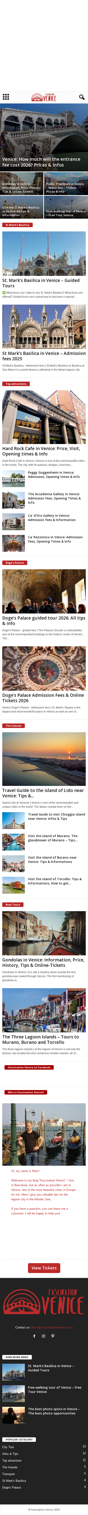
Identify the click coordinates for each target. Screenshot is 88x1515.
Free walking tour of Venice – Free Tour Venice (66, 213)
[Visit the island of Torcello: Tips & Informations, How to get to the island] (13, 885)
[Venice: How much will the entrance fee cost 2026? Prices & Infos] (44, 137)
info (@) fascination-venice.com (52, 1327)
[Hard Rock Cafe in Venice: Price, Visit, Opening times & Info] (44, 417)
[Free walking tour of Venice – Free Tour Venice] (13, 1393)
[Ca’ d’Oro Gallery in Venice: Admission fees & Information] (13, 521)
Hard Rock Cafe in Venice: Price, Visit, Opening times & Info (41, 451)
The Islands (10, 1467)
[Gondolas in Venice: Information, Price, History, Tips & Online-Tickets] (44, 933)
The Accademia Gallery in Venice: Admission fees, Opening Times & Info (54, 498)
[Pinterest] (53, 1336)
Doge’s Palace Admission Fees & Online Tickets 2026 (43, 698)
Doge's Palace (11, 1487)
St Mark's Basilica (14, 1480)
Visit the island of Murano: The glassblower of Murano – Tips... (53, 838)
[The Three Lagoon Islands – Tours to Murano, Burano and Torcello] (44, 1010)
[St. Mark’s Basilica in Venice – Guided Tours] (44, 253)
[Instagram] (44, 1336)
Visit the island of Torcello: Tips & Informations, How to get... (55, 881)
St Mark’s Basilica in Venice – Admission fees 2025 (44, 356)
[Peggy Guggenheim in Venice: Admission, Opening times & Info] (13, 478)
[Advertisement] (44, 45)
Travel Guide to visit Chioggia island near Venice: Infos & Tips (56, 816)
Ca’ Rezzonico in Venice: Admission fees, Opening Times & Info (55, 539)
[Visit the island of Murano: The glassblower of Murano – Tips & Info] (13, 842)
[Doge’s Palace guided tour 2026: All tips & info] (44, 591)
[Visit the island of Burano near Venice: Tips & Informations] (13, 863)
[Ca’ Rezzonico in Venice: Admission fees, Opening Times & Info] (13, 543)
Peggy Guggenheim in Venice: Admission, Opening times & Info (54, 474)
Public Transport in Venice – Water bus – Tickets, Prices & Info (65, 187)
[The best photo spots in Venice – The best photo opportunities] (13, 1415)
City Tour (8, 1447)
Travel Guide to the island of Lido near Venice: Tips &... (43, 793)
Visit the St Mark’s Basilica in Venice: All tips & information (20, 211)
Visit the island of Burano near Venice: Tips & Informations (52, 859)
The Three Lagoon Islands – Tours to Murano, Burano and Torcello (40, 1039)
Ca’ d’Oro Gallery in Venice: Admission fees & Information (52, 517)
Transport (8, 1474)
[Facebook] (35, 1336)
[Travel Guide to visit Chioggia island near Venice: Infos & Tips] (13, 820)
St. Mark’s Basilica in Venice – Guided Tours (41, 283)
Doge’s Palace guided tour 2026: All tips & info (43, 620)
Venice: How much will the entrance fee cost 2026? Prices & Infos (41, 162)
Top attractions (12, 1460)
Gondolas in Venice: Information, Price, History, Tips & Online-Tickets (21, 187)
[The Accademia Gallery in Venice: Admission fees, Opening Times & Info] (13, 500)
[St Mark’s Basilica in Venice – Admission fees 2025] (44, 327)
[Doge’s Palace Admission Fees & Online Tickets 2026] (44, 668)
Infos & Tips (10, 1454)
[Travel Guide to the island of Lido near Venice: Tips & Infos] (44, 759)
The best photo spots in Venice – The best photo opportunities (54, 1411)
